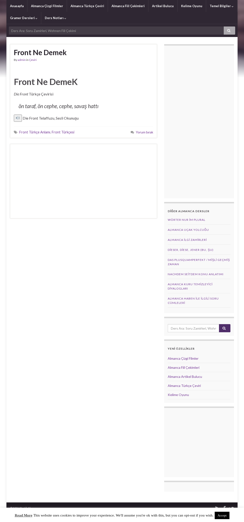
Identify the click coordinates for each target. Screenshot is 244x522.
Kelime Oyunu (191, 6)
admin (22, 60)
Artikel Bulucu (163, 6)
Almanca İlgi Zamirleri (187, 240)
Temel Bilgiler (221, 6)
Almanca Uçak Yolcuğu (188, 230)
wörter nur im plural (186, 219)
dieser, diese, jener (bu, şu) (191, 250)
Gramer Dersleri (23, 18)
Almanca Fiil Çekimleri (128, 6)
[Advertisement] (83, 181)
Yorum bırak (144, 132)
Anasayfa (17, 6)
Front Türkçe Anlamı (34, 132)
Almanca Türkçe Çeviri (87, 6)
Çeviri (33, 60)
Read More (23, 515)
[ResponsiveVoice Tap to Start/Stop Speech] (18, 118)
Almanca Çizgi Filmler (47, 6)
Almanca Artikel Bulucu (185, 376)
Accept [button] (222, 515)
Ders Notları (54, 18)
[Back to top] (233, 511)
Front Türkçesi (63, 132)
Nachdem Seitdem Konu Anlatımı (196, 274)
